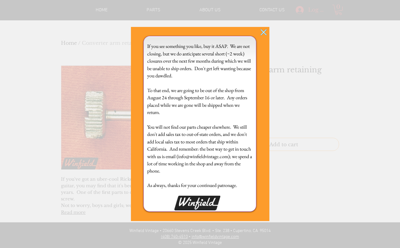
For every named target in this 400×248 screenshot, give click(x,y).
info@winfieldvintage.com (203, 156)
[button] (264, 32)
